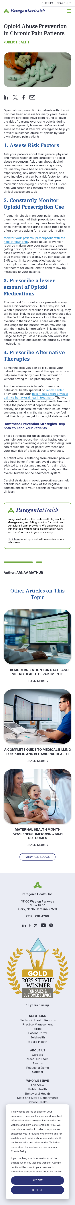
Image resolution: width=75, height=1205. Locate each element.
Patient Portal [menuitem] (37, 1033)
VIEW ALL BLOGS (37, 857)
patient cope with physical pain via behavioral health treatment (36, 395)
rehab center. (55, 390)
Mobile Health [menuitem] (37, 1041)
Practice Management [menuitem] (37, 1024)
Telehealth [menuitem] (37, 1037)
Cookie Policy (18, 1151)
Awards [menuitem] (37, 1063)
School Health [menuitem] (38, 1102)
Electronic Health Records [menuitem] (37, 1020)
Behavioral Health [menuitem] (37, 1093)
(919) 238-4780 (37, 916)
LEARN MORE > (37, 681)
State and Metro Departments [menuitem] (37, 1098)
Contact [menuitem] (37, 1072)
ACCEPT (37, 1180)
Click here (14, 539)
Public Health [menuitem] (37, 1089)
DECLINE (37, 1190)
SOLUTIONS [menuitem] (37, 1016)
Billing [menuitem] (37, 1029)
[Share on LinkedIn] (6, 97)
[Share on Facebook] (23, 97)
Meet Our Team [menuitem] (37, 1059)
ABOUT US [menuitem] (37, 1050)
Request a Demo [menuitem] (37, 1067)
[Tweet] (15, 97)
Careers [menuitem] (37, 1054)
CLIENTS (47, 3)
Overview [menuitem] (37, 1085)
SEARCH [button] (62, 3)
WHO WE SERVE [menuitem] (37, 1080)
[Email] (32, 97)
